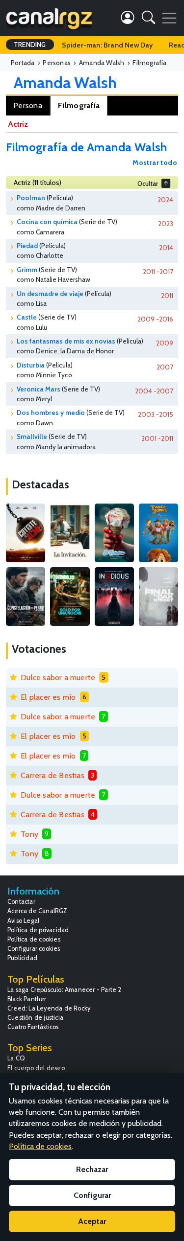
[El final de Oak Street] (158, 596)
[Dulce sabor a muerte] (114, 533)
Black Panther (27, 999)
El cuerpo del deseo (36, 1068)
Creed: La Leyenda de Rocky (48, 1008)
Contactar (21, 901)
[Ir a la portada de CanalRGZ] (49, 18)
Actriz (18, 124)
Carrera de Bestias (52, 775)
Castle (27, 317)
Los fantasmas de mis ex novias (66, 341)
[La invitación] (69, 533)
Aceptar (92, 1221)
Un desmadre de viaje (50, 294)
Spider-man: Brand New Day (107, 45)
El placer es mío (48, 697)
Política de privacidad (38, 930)
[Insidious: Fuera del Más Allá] (114, 596)
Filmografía (79, 105)
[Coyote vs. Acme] (25, 533)
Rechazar (92, 1169)
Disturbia (31, 365)
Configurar (92, 1195)
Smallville (32, 436)
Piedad (27, 246)
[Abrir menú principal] (169, 18)
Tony (29, 834)
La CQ (16, 1058)
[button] (148, 19)
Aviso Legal (23, 920)
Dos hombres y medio (51, 412)
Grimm (27, 270)
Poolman (31, 198)
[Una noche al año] (69, 596)
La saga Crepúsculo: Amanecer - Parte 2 (64, 989)
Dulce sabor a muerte (58, 677)
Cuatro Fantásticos (33, 1027)
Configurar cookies (33, 948)
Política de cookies (33, 939)
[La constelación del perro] (25, 596)
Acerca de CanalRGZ (37, 911)
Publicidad (22, 958)
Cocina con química (47, 222)
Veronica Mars (38, 389)
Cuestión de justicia (35, 1017)
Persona (27, 105)
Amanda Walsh (65, 82)
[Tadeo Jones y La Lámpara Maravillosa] (158, 533)
